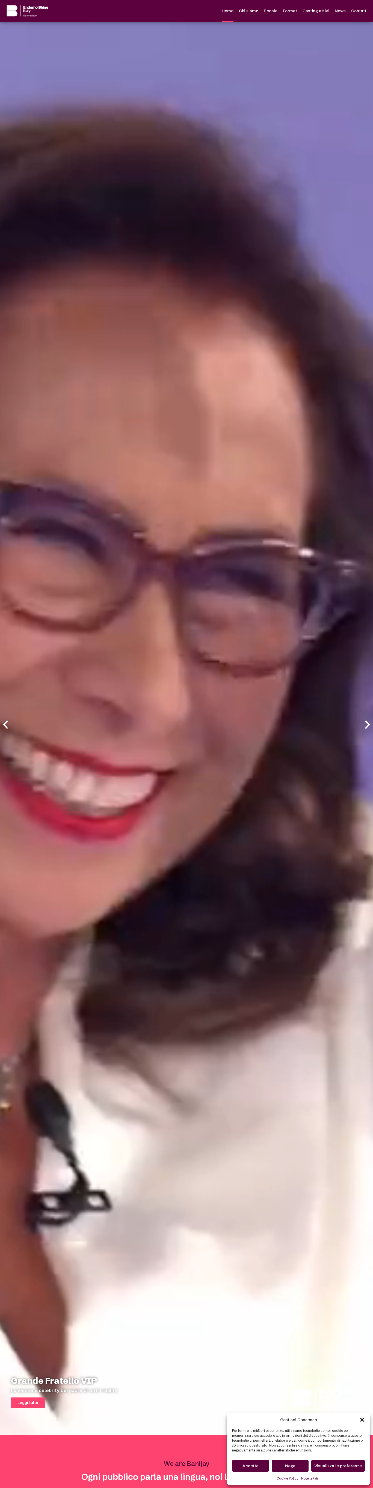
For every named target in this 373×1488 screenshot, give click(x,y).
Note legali (309, 1478)
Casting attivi (316, 10)
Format (290, 10)
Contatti (359, 10)
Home (227, 10)
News (340, 10)
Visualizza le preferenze (338, 1465)
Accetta (250, 1465)
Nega (290, 1465)
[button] (362, 1420)
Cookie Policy (287, 1478)
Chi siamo (248, 10)
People (270, 10)
